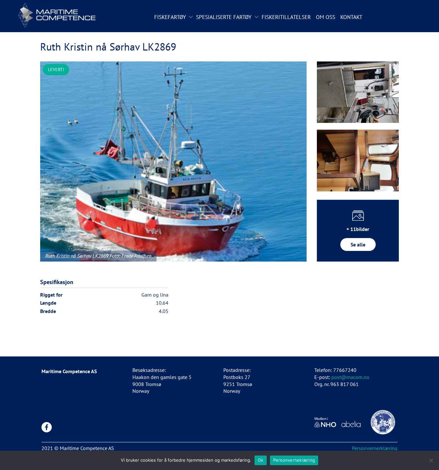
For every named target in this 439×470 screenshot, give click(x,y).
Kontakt (351, 17)
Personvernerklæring (375, 448)
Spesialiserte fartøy (223, 17)
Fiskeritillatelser (286, 17)
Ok (261, 460)
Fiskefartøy (170, 17)
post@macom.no (350, 377)
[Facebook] (46, 427)
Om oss (325, 17)
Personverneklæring (294, 460)
